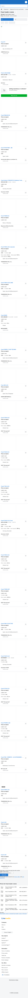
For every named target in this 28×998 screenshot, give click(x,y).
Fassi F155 (2, 896)
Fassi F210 (2, 905)
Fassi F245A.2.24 (5, 789)
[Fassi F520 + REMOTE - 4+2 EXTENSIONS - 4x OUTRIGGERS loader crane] (14, 748)
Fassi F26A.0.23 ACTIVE (7, 623)
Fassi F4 (3, 42)
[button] (26, 2)
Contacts (3, 929)
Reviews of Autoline (6, 957)
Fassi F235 (2, 900)
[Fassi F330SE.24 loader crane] (14, 207)
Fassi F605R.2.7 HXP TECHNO (8, 349)
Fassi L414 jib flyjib (5, 72)
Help (3, 927)
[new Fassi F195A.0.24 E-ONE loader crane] (14, 274)
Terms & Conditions (6, 951)
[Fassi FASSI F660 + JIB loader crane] (14, 139)
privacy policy (17, 876)
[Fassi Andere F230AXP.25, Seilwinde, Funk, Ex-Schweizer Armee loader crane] (14, 171)
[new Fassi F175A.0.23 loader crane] (14, 680)
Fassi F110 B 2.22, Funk (7, 520)
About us (3, 924)
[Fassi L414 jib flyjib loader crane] (14, 64)
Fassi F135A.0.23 (5, 417)
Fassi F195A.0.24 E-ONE (7, 282)
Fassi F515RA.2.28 (5, 722)
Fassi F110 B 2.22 (5, 656)
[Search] (26, 6)
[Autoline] (1, 9)
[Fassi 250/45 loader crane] (14, 306)
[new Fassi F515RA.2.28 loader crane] (14, 714)
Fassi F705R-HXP (5, 589)
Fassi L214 (3, 822)
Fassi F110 (2, 887)
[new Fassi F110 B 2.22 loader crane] (14, 647)
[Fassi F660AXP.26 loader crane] (14, 106)
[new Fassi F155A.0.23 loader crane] (14, 546)
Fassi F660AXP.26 (5, 115)
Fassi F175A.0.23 (5, 688)
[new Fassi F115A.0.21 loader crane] (14, 443)
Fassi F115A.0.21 (5, 452)
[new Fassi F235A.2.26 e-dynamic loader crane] (14, 238)
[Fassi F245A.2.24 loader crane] (14, 781)
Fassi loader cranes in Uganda (6, 913)
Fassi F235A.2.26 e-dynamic (8, 247)
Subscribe (4, 874)
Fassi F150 (2, 892)
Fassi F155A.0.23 (5, 555)
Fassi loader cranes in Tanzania (20, 913)
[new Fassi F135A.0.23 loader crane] (14, 409)
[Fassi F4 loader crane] (14, 33)
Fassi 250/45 (4, 315)
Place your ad (14, 95)
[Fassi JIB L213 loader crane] (14, 376)
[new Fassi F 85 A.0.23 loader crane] (14, 477)
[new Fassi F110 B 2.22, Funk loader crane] (14, 512)
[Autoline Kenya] (8, 2)
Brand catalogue (5, 960)
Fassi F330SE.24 (5, 215)
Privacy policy (5, 953)
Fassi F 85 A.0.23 (5, 486)
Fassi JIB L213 (4, 385)
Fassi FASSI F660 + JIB (6, 147)
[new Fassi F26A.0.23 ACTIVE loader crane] (14, 615)
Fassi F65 (2, 909)
